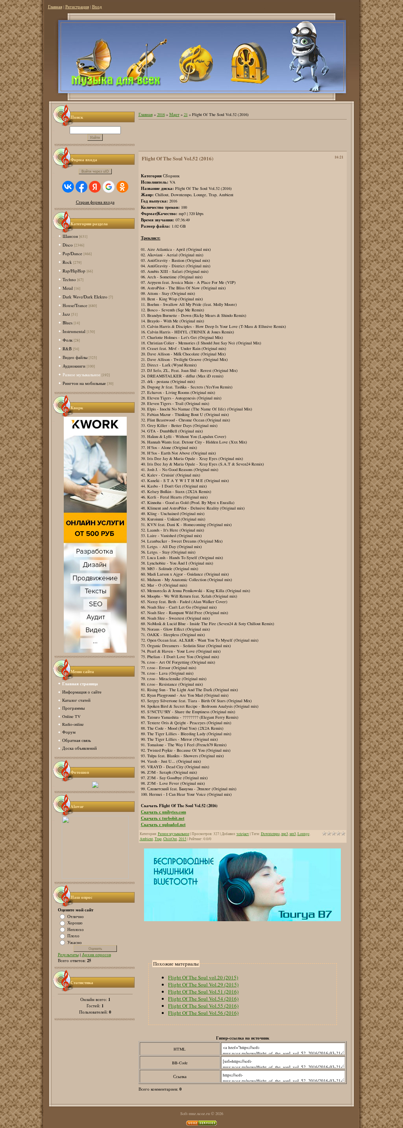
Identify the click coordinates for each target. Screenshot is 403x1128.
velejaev (243, 833)
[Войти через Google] (108, 186)
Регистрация (77, 6)
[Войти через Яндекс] (95, 187)
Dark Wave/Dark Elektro (85, 297)
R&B (67, 348)
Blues (67, 323)
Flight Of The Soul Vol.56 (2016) (203, 1012)
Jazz (66, 314)
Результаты (68, 954)
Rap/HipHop (74, 271)
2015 (183, 838)
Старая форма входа (95, 202)
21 (186, 114)
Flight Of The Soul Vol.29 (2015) (203, 984)
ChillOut (170, 838)
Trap (158, 838)
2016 (161, 114)
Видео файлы (75, 357)
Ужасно (74, 942)
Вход (97, 6)
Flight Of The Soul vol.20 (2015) (203, 977)
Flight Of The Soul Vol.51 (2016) (203, 991)
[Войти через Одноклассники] (122, 187)
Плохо (73, 935)
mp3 (284, 833)
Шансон (70, 236)
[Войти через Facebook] (81, 187)
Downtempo (270, 833)
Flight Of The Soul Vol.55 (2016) (203, 1005)
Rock (67, 262)
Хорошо (75, 923)
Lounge (303, 833)
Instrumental (74, 331)
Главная (55, 6)
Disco (68, 245)
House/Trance (75, 305)
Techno (69, 279)
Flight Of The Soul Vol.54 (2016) (203, 998)
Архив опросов (96, 954)
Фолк (67, 340)
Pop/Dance (72, 253)
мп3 (293, 833)
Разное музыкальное (81, 374)
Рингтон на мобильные (84, 383)
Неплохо (75, 929)
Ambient (146, 838)
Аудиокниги (74, 366)
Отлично (75, 916)
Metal (68, 288)
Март (174, 114)
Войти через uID (95, 171)
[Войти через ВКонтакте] (68, 187)
